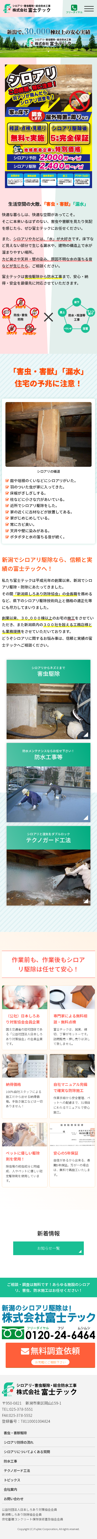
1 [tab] (48, 51)
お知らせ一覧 (48, 1248)
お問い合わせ (14, 1498)
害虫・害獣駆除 (15, 1432)
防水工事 (10, 1460)
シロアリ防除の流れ (18, 1442)
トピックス (12, 1479)
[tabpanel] (48, 37)
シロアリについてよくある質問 (27, 1451)
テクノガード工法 (17, 1470)
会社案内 (10, 1489)
